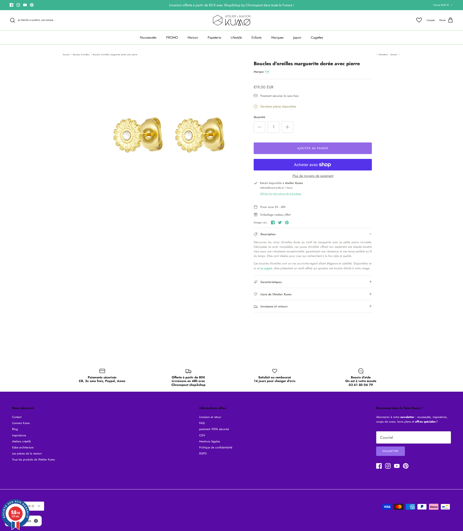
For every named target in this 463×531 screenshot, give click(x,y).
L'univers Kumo (21, 423)
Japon (297, 37)
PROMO (172, 37)
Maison (193, 37)
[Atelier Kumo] (231, 20)
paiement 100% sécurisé (214, 429)
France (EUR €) (441, 5)
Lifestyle (236, 37)
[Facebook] (11, 5)
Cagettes (317, 37)
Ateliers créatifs (21, 441)
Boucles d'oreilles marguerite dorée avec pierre (115, 54)
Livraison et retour (210, 417)
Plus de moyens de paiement (313, 176)
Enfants (257, 37)
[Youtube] (25, 5)
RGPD (203, 453)
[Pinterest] (32, 5)
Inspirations (19, 435)
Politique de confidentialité (215, 447)
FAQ (201, 423)
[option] (167, 137)
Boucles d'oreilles (81, 54)
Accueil (66, 54)
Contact (16, 417)
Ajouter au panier (312, 148)
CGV (202, 435)
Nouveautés (148, 37)
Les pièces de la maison (27, 453)
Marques (277, 37)
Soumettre (390, 451)
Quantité (259, 117)
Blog (15, 429)
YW (267, 72)
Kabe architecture (23, 447)
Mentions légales (209, 441)
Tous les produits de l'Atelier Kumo (33, 459)
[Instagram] (18, 5)
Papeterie (214, 37)
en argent (266, 268)
